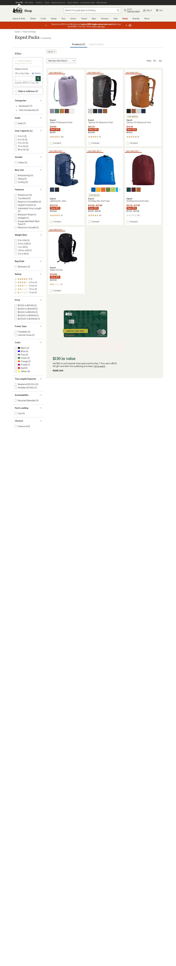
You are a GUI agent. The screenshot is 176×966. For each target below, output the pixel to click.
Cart (161, 10)
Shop (28, 10)
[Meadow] (108, 189)
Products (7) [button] (78, 44)
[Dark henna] (67, 111)
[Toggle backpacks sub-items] (16, 106)
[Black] (95, 111)
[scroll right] (119, 189)
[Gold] (138, 189)
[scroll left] (89, 189)
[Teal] (57, 111)
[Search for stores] (38, 78)
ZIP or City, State (22, 73)
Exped (17, 32)
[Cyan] (118, 189)
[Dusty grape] (52, 111)
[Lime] (113, 189)
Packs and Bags (29, 32)
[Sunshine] (98, 189)
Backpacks (24, 106)
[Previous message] (46, 25)
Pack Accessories (27, 110)
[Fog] (71, 111)
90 (160, 60)
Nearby (37, 73)
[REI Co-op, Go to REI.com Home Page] (17, 10)
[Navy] (100, 111)
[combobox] (92, 10)
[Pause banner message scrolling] (130, 25)
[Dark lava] (103, 189)
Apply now (58, 370)
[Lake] (93, 189)
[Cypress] (129, 189)
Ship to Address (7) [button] (28, 91)
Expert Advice (96, 44)
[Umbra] (62, 111)
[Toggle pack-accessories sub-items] (16, 110)
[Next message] (126, 25)
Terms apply (99, 366)
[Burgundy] (133, 189)
